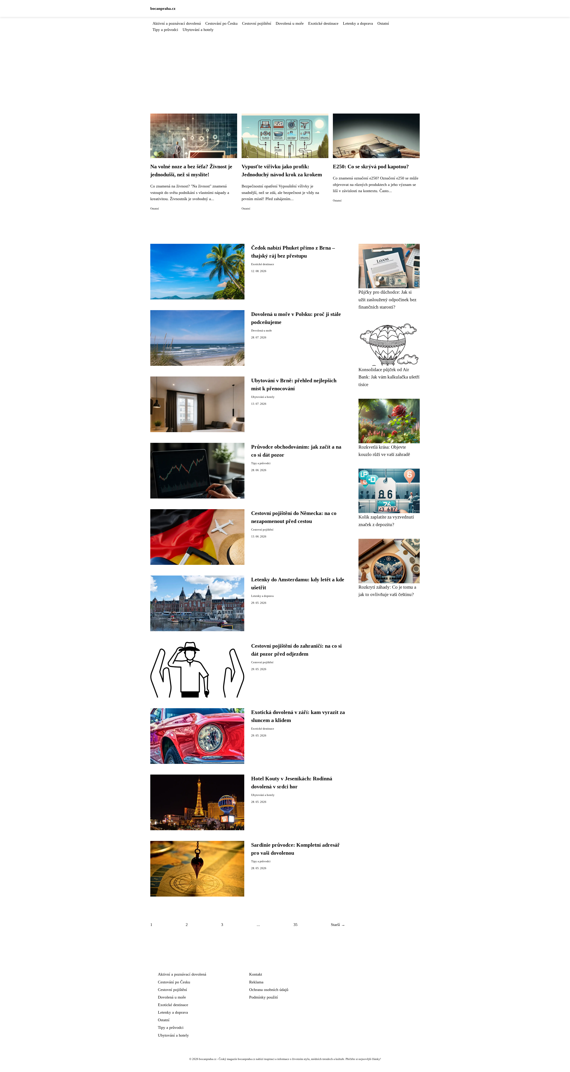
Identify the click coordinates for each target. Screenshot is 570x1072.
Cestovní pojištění (256, 23)
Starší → (338, 924)
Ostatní (383, 23)
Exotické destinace (323, 23)
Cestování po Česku (221, 23)
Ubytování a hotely (198, 29)
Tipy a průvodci (165, 29)
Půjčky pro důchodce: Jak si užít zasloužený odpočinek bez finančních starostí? (387, 299)
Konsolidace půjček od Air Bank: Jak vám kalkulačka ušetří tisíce (388, 377)
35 (295, 924)
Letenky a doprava (358, 23)
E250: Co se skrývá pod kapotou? (371, 166)
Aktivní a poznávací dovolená (177, 23)
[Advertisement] (285, 66)
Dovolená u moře (290, 23)
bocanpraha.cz (162, 8)
